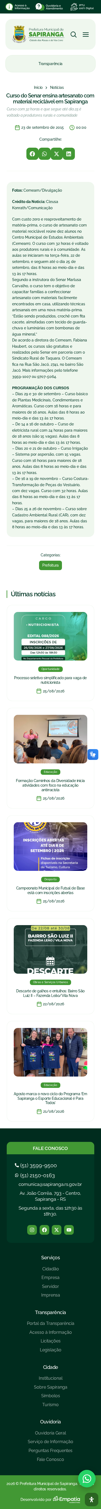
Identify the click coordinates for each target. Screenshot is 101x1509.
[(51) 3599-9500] (36, 1165)
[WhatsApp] (87, 1478)
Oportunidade (50, 669)
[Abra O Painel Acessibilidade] (91, 1499)
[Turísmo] (51, 1406)
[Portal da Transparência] (51, 1325)
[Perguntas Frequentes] (50, 1452)
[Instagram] (32, 1230)
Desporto (50, 879)
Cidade (50, 1367)
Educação (50, 771)
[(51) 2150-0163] (35, 1175)
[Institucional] (51, 1380)
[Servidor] (50, 1288)
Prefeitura (50, 565)
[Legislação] (51, 1352)
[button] (32, 154)
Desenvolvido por (35, 1499)
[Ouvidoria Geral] (50, 1435)
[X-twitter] (56, 1230)
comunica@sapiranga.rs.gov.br (50, 1184)
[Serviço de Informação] (50, 1443)
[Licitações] (51, 1343)
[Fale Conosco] (50, 1461)
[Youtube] (69, 1230)
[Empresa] (50, 1279)
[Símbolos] (51, 1397)
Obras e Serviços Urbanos (50, 982)
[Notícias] (57, 87)
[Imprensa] (50, 1297)
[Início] (38, 87)
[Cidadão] (50, 1271)
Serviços (50, 1257)
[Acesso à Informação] (51, 1334)
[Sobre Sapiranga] (51, 1389)
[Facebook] (44, 1230)
